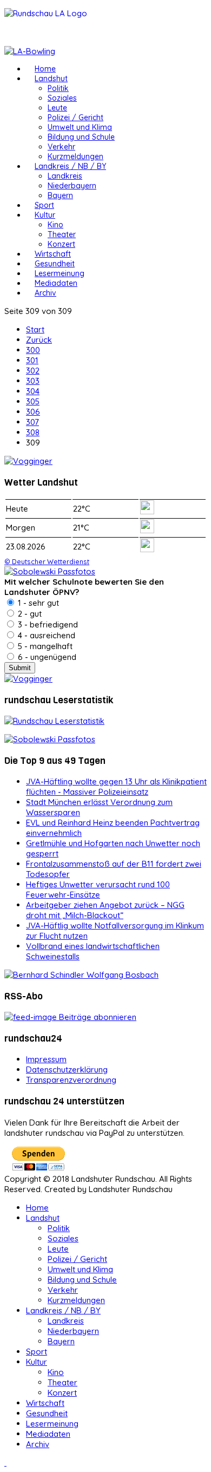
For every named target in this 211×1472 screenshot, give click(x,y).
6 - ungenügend (46, 657)
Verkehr (61, 147)
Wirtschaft (53, 254)
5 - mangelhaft (44, 646)
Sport (44, 205)
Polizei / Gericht (75, 117)
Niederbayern (72, 186)
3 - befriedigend (47, 624)
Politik (58, 88)
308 (32, 432)
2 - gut (29, 614)
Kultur (45, 215)
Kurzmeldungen (75, 156)
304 (32, 391)
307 (32, 422)
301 (32, 360)
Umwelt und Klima (80, 127)
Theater (62, 234)
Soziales (62, 98)
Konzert (61, 244)
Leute (57, 108)
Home (45, 69)
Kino (55, 225)
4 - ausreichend (45, 635)
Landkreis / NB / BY (70, 166)
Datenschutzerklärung (67, 1069)
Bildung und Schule (81, 137)
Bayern (60, 195)
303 (32, 381)
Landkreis (65, 176)
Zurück (39, 340)
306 (33, 412)
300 (33, 350)
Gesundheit (55, 264)
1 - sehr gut (37, 603)
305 (32, 401)
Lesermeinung (59, 273)
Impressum (46, 1059)
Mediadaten (56, 283)
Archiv (45, 293)
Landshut (51, 78)
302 (32, 370)
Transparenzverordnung (71, 1080)
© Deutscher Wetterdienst (46, 561)
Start (35, 329)
